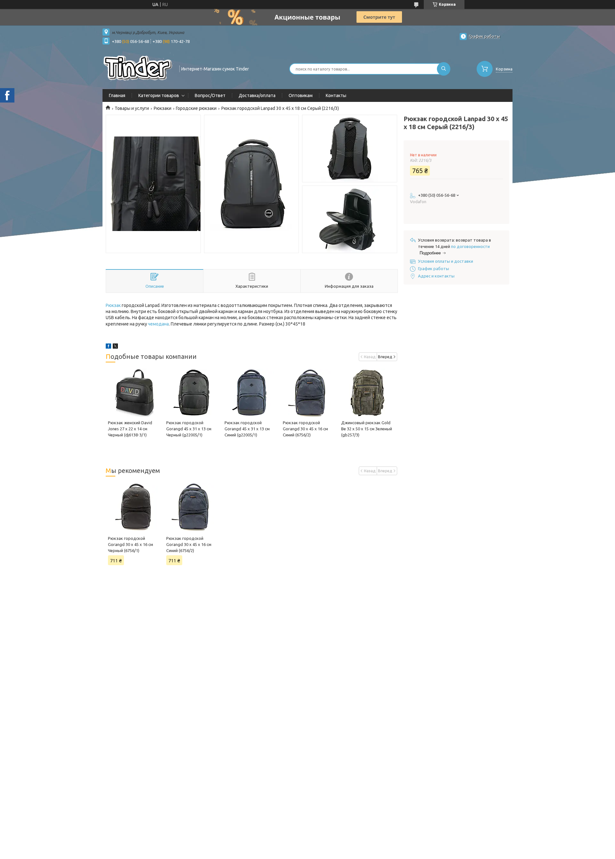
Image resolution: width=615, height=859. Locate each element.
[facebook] (108, 347)
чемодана (158, 323)
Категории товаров (158, 95)
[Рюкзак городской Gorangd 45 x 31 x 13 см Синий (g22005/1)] (251, 392)
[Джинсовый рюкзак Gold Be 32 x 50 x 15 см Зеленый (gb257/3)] (368, 392)
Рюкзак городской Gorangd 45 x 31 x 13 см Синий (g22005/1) (247, 428)
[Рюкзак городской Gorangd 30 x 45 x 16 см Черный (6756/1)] (134, 507)
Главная (117, 95)
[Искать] (443, 69)
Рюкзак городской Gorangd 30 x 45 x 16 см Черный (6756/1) (130, 544)
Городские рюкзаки (196, 108)
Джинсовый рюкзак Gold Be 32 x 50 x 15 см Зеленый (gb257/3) (366, 428)
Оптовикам (301, 95)
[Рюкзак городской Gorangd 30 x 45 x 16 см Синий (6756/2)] (309, 392)
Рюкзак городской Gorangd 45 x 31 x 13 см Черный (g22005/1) (188, 428)
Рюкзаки (162, 108)
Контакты (336, 95)
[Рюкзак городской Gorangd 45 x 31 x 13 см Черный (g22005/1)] (193, 392)
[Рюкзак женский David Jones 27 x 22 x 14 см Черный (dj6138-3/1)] (134, 392)
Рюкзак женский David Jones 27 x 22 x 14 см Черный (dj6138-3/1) (130, 428)
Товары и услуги (132, 108)
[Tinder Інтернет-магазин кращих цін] (138, 68)
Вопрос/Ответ (210, 95)
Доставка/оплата (257, 95)
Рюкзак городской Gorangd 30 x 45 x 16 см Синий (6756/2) (305, 428)
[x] (115, 347)
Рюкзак (113, 305)
